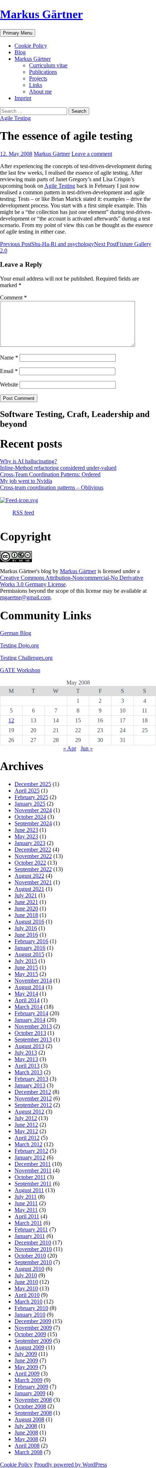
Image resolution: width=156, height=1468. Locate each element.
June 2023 (26, 830)
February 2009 (31, 1387)
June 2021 (26, 902)
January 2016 (30, 948)
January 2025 (30, 804)
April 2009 (27, 1373)
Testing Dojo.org (19, 645)
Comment (13, 297)
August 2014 (29, 987)
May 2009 (26, 1367)
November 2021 (33, 882)
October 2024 (30, 817)
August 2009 (29, 1347)
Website (9, 384)
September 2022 (33, 869)
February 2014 (31, 1013)
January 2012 (30, 1157)
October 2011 (30, 1177)
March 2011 (28, 1223)
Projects (38, 78)
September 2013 (33, 1039)
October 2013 (30, 1033)
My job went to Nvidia (26, 481)
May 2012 (26, 1131)
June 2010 (26, 1282)
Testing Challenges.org (26, 658)
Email (9, 371)
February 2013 (31, 1079)
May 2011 (26, 1210)
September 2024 (33, 823)
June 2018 (26, 915)
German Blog (15, 633)
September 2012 (33, 1105)
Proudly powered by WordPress (70, 1464)
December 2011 (33, 1164)
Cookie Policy (31, 46)
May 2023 (26, 836)
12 (11, 720)
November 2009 (33, 1328)
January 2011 (30, 1236)
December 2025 (33, 784)
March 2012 (28, 1144)
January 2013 (30, 1085)
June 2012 (26, 1125)
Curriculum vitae (48, 65)
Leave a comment (91, 154)
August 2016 (29, 922)
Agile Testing (15, 118)
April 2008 (27, 1446)
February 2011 (31, 1229)
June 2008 (26, 1432)
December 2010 (33, 1242)
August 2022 (29, 876)
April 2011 (27, 1216)
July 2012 (26, 1118)
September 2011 (33, 1184)
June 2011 (26, 1203)
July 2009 (26, 1354)
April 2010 (27, 1295)
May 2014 (26, 994)
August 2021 (29, 889)
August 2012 (29, 1111)
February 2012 (31, 1151)
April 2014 (27, 1000)
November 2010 (33, 1249)
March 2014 (28, 1007)
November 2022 (33, 856)
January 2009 (30, 1393)
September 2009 (33, 1341)
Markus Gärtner (41, 14)
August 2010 (29, 1269)
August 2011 (29, 1190)
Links (35, 85)
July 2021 (26, 895)
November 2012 (33, 1098)
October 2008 (30, 1406)
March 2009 (28, 1380)
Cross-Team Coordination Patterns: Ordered (50, 474)
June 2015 (26, 967)
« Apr (69, 748)
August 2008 (29, 1419)
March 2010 (28, 1301)
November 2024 (33, 810)
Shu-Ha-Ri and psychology (47, 244)
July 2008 (26, 1426)
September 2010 (33, 1262)
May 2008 (26, 1439)
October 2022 (30, 863)
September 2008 (33, 1413)
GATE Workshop (20, 670)
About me (40, 91)
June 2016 (26, 935)
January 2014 (30, 1020)
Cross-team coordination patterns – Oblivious (51, 487)
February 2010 (31, 1308)
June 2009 (26, 1360)
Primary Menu (17, 33)
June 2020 (26, 908)
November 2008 (33, 1400)
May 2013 (26, 1059)
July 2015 (26, 961)
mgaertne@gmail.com (25, 597)
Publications (43, 72)
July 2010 (26, 1275)
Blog (20, 52)
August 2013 (29, 1046)
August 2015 (29, 954)
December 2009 (33, 1321)
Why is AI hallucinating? (28, 461)
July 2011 (26, 1197)
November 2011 (33, 1170)
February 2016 (31, 941)
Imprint (23, 98)
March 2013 (28, 1072)
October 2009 (30, 1334)
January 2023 (30, 843)
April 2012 (27, 1138)
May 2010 (26, 1288)
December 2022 (33, 849)
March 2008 (28, 1452)
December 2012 (33, 1092)
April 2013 (27, 1066)
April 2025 (27, 790)
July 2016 (26, 928)
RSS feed (23, 512)
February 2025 (31, 797)
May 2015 (26, 974)
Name (9, 357)
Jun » (87, 748)
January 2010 (30, 1315)
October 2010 (30, 1256)
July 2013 (26, 1053)
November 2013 (33, 1026)
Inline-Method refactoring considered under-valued (58, 468)
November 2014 (33, 980)
